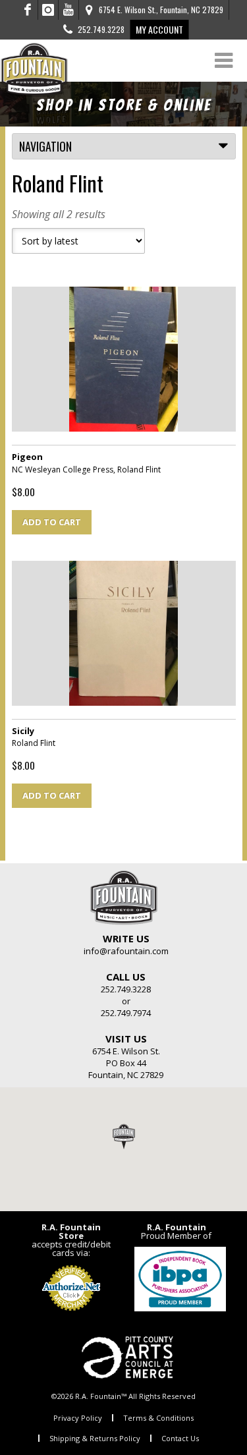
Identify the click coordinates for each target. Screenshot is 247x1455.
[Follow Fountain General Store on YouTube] (68, 10)
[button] (124, 1136)
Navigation (45, 146)
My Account (159, 29)
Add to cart (51, 522)
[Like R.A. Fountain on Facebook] (28, 10)
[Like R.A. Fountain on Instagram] (48, 10)
